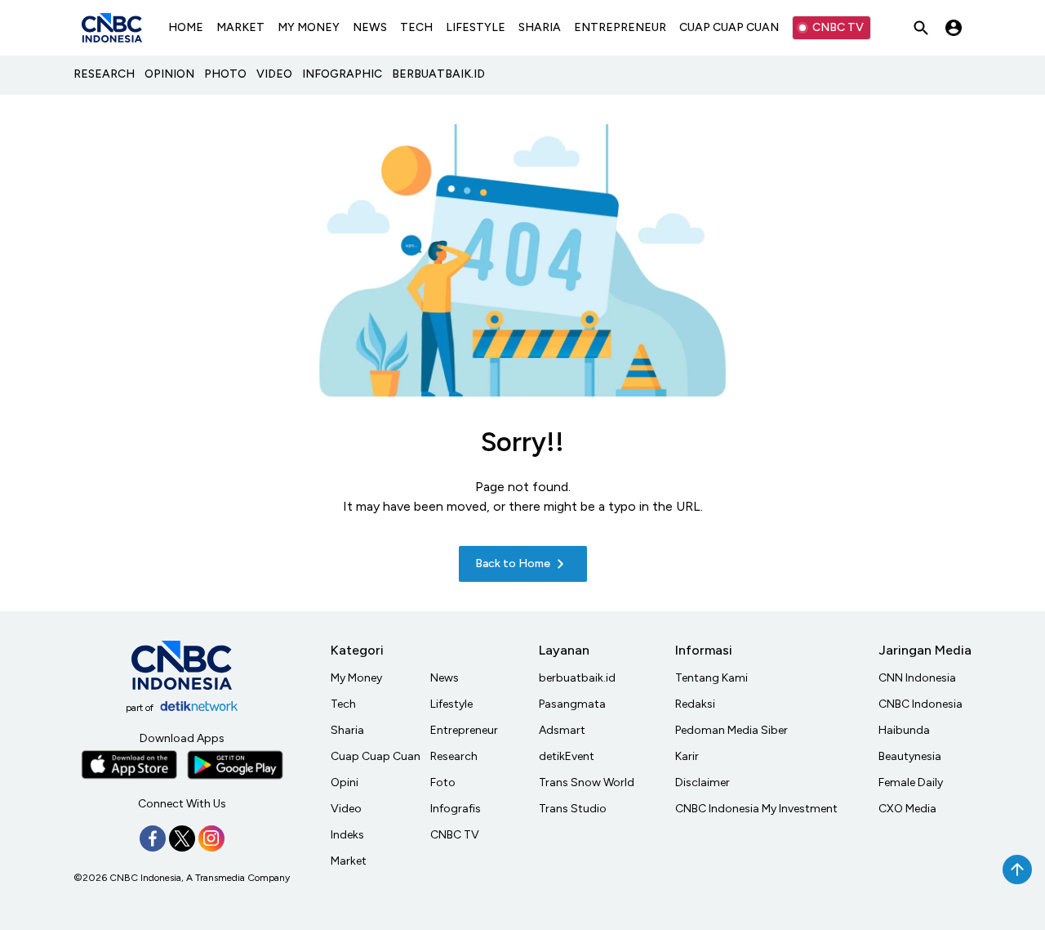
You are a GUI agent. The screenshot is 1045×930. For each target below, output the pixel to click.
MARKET (240, 27)
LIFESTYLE (475, 27)
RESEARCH (104, 74)
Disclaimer (702, 782)
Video (346, 809)
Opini (344, 782)
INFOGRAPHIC (342, 74)
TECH (416, 27)
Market (349, 861)
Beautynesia (909, 756)
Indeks (347, 835)
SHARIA (539, 27)
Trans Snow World (586, 782)
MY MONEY (309, 27)
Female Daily (910, 782)
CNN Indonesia (917, 678)
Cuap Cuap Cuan (375, 756)
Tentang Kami (711, 678)
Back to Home (512, 563)
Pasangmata (572, 704)
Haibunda (904, 730)
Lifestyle (451, 704)
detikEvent (566, 756)
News (444, 678)
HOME (185, 27)
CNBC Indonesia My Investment (756, 809)
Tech (343, 704)
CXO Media (907, 809)
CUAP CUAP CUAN (729, 27)
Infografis (455, 809)
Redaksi (695, 704)
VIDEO (274, 74)
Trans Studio (573, 809)
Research (454, 756)
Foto (443, 782)
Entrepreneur (464, 730)
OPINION (169, 74)
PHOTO (225, 74)
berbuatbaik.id (577, 678)
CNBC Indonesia (920, 704)
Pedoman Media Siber (731, 730)
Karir (687, 756)
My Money (356, 678)
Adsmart (562, 730)
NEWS (370, 27)
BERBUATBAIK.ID (438, 74)
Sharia (347, 730)
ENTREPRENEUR (620, 27)
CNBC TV (838, 27)
